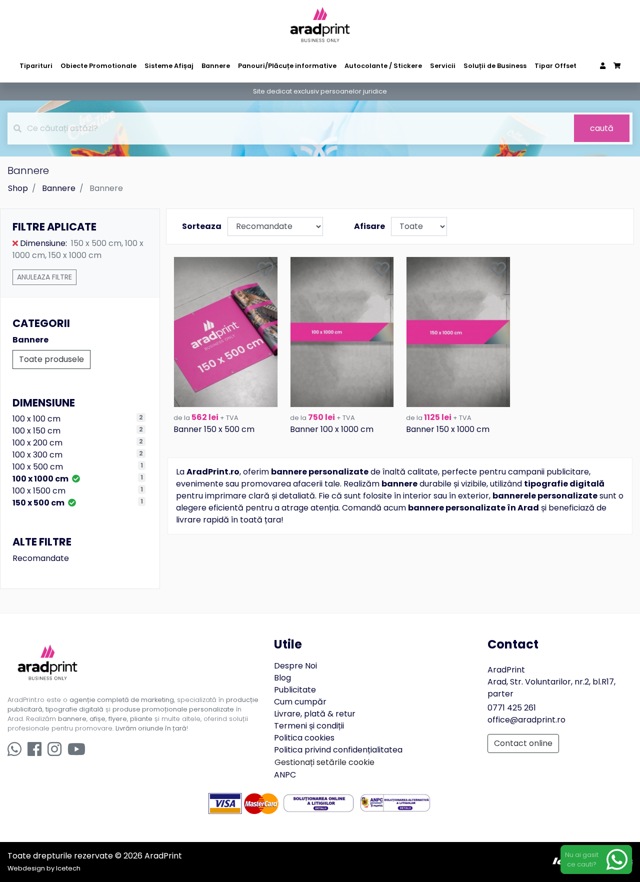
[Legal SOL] (318, 802)
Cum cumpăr (300, 702)
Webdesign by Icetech (44, 868)
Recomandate (40, 558)
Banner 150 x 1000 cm (448, 429)
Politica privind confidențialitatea (338, 750)
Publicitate (295, 690)
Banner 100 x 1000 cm (332, 429)
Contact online (523, 743)
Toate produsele (51, 359)
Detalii (226, 398)
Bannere (216, 66)
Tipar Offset (555, 66)
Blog (282, 678)
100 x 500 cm (37, 466)
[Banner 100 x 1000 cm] (342, 331)
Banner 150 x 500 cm (214, 429)
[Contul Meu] (603, 65)
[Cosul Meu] (617, 65)
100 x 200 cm (37, 442)
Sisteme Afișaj (169, 66)
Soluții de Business (495, 66)
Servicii (443, 66)
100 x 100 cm (36, 418)
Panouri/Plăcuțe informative (287, 66)
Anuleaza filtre (44, 277)
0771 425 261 (512, 708)
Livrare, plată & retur (315, 714)
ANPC (285, 774)
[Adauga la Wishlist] (266, 269)
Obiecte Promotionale (98, 66)
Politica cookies (304, 738)
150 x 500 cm (39, 502)
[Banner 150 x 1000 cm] (458, 331)
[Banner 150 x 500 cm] (226, 331)
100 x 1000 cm (41, 478)
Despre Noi (295, 666)
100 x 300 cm (37, 454)
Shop (18, 188)
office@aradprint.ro (527, 720)
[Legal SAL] (395, 802)
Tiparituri (36, 66)
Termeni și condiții (309, 726)
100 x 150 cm (36, 430)
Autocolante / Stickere (383, 66)
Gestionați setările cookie (324, 762)
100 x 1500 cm (39, 490)
